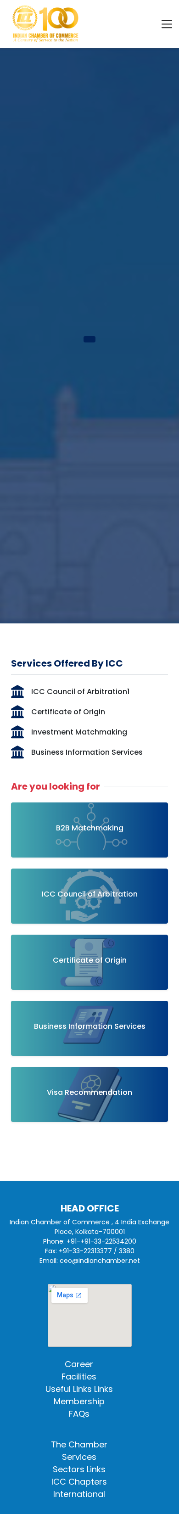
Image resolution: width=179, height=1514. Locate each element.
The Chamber (79, 1444)
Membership (79, 1401)
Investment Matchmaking (79, 732)
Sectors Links (79, 1469)
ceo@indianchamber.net (100, 1260)
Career (79, 1364)
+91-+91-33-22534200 (101, 1241)
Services (79, 1457)
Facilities (79, 1376)
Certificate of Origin (68, 712)
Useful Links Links (79, 1389)
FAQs (79, 1413)
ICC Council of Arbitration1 (80, 691)
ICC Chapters (79, 1481)
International (79, 1494)
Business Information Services (87, 752)
